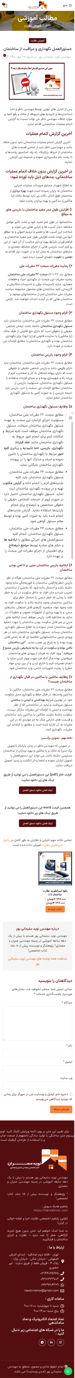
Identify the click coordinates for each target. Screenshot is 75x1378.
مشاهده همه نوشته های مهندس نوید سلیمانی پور (37, 960)
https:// (39, 1210)
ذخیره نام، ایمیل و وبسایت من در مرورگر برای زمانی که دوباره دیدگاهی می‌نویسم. (38, 1097)
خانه (48, 25)
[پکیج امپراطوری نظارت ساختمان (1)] (55, 870)
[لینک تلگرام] (42, 1342)
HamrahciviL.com (56, 1210)
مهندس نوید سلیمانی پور (55, 57)
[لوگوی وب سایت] (37, 5)
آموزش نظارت (32, 26)
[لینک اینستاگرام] (60, 1342)
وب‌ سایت (66, 1078)
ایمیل (67, 1062)
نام (69, 1045)
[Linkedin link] (51, 1342)
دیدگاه (67, 1002)
